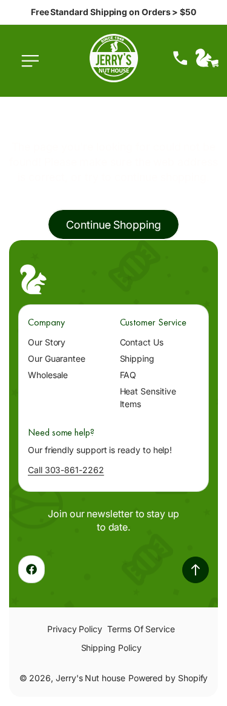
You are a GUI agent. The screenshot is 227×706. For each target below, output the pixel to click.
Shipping (137, 358)
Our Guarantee (56, 358)
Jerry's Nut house (90, 678)
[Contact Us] (180, 58)
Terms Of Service (141, 629)
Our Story (46, 342)
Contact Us (141, 342)
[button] (33, 67)
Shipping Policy (111, 647)
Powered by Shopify (168, 678)
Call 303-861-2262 (66, 470)
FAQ (128, 375)
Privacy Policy (74, 629)
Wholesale (48, 375)
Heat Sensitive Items (148, 397)
